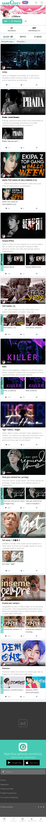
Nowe (4, 820)
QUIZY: (8, 36)
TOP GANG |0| (9, 306)
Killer (4, 366)
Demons (6, 668)
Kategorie (22, 820)
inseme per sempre (10, 603)
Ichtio (4, 72)
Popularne (13, 820)
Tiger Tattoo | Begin (11, 429)
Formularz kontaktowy (9, 797)
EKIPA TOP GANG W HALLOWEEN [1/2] (19, 180)
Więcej (41, 820)
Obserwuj (12, 21)
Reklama (9, 772)
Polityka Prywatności (8, 793)
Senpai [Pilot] (8, 240)
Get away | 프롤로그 (11, 540)
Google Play (16, 762)
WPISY (23, 36)
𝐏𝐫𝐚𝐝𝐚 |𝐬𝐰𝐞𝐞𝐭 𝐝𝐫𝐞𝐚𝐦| (11, 117)
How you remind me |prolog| (15, 477)
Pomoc (3, 780)
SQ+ (25, 2)
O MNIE (38, 36)
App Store (34, 762)
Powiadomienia (31, 820)
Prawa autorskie (6, 789)
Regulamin (4, 784)
